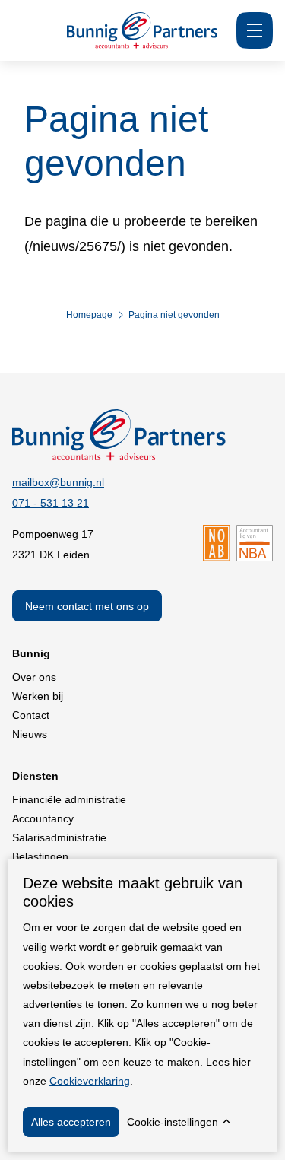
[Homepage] (142, 44)
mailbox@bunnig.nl (58, 482)
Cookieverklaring (89, 1081)
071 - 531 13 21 (50, 503)
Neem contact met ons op (87, 606)
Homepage (89, 315)
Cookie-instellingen (172, 1122)
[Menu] (254, 30)
